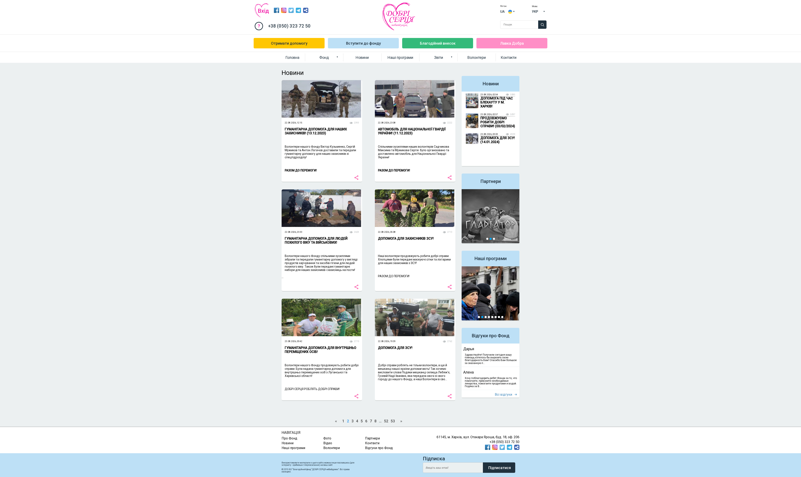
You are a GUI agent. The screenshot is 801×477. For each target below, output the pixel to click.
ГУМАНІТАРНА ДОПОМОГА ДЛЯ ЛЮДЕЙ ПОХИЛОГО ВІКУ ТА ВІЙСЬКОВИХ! (316, 240)
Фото (425, 65)
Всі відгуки (503, 394)
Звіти (438, 57)
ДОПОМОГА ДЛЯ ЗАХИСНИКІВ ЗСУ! (406, 238)
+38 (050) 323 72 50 (289, 26)
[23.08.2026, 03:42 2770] (321, 338)
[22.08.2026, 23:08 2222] (414, 120)
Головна (292, 57)
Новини (362, 57)
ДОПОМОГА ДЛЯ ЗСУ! (395, 348)
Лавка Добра (512, 43)
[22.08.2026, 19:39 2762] (414, 338)
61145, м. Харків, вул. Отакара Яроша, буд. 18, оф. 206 (478, 437)
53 (393, 421)
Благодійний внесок (438, 43)
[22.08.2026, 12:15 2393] (321, 120)
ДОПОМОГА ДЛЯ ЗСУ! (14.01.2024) (497, 140)
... (320, 266)
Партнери (490, 181)
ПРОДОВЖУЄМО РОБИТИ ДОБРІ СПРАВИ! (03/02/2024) (497, 122)
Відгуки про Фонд (490, 335)
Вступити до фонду (363, 43)
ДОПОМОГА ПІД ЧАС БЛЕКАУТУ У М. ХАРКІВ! (496, 102)
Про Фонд (315, 65)
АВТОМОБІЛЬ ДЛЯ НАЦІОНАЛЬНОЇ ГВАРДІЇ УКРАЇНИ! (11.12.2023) (412, 131)
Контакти (508, 57)
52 (386, 421)
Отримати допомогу (289, 43)
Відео (327, 443)
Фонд (324, 57)
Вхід (262, 10)
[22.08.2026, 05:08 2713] (414, 229)
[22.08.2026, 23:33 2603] (321, 229)
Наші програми (400, 57)
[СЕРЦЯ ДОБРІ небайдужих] (400, 29)
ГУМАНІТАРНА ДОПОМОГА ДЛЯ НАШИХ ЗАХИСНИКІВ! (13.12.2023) (316, 131)
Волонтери (476, 57)
